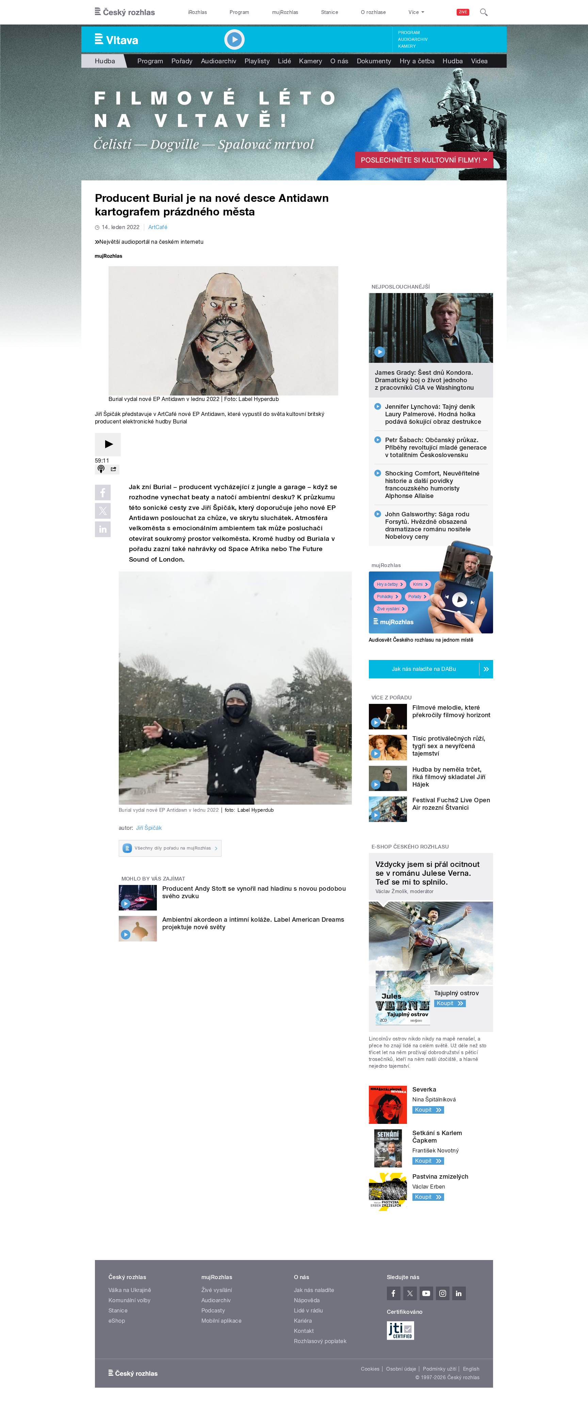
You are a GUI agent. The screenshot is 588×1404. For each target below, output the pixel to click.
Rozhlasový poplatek (320, 1341)
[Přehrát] (108, 444)
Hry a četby (387, 584)
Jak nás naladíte (314, 1290)
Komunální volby (129, 1300)
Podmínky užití (439, 1369)
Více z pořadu (392, 698)
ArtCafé (157, 227)
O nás (339, 61)
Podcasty (213, 1310)
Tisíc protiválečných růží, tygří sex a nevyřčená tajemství (448, 746)
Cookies (370, 1369)
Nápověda (307, 1300)
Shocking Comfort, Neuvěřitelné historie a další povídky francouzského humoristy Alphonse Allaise (432, 484)
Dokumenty (374, 61)
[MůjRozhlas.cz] (108, 257)
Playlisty (257, 61)
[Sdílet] (113, 469)
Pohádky (385, 596)
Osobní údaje (401, 1369)
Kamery (407, 46)
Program (239, 12)
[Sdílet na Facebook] (103, 492)
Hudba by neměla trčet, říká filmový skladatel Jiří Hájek (449, 777)
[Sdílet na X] (103, 511)
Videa (479, 61)
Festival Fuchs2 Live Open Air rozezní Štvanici (451, 803)
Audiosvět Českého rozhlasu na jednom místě (421, 640)
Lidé (284, 61)
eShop (117, 1321)
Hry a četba (417, 61)
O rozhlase (373, 12)
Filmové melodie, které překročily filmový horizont (451, 711)
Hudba (105, 61)
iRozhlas (197, 12)
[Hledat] (484, 12)
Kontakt (304, 1331)
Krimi (418, 584)
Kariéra (303, 1321)
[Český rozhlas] (125, 12)
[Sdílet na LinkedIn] (103, 529)
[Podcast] (101, 469)
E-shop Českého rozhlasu (410, 847)
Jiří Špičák (149, 828)
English (471, 1369)
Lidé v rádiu (308, 1310)
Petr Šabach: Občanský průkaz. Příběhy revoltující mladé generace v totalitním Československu (436, 447)
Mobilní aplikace (221, 1321)
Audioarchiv (412, 39)
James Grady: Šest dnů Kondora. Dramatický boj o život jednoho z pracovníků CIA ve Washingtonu (424, 380)
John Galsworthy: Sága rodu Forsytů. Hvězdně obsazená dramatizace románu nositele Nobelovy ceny (428, 525)
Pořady (182, 61)
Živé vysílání (388, 609)
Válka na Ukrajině (130, 1290)
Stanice (329, 12)
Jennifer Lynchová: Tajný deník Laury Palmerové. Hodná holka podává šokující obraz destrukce (433, 414)
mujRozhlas (285, 12)
